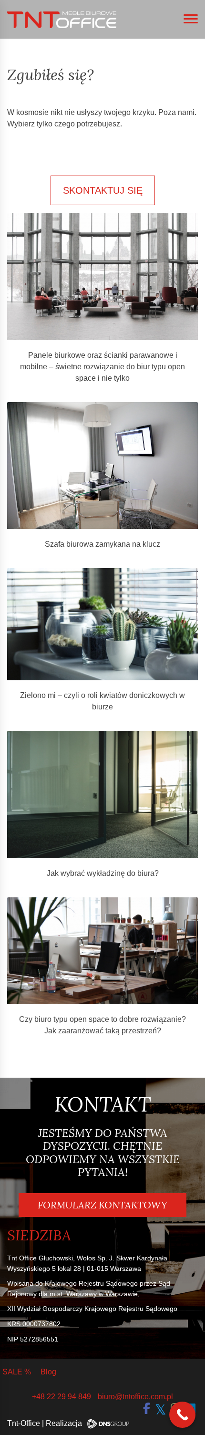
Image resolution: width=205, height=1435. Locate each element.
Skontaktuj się (103, 190)
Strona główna (31, 51)
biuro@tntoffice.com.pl (135, 1397)
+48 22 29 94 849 (61, 1397)
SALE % (16, 1372)
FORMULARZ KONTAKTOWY (102, 1205)
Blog (48, 1372)
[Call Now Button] (182, 1415)
